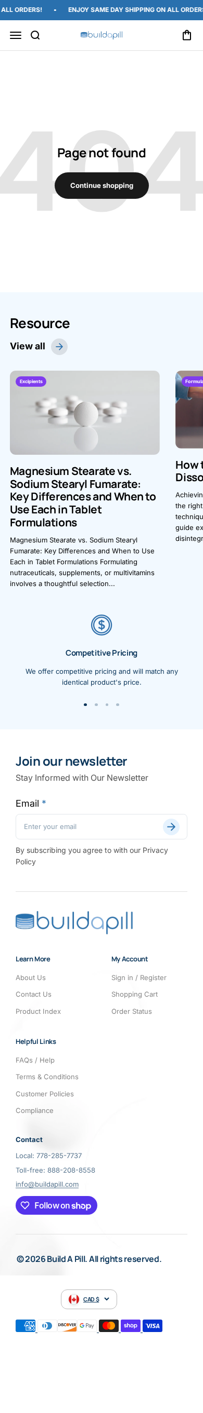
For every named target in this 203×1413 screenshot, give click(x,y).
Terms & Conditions (47, 1076)
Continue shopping (101, 185)
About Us (31, 977)
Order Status (131, 1011)
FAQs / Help (35, 1060)
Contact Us (34, 994)
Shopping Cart (134, 994)
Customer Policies (45, 1094)
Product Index (38, 1011)
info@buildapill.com (47, 1184)
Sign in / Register (139, 977)
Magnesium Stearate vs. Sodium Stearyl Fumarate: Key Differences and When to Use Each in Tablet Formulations (83, 496)
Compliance (35, 1110)
